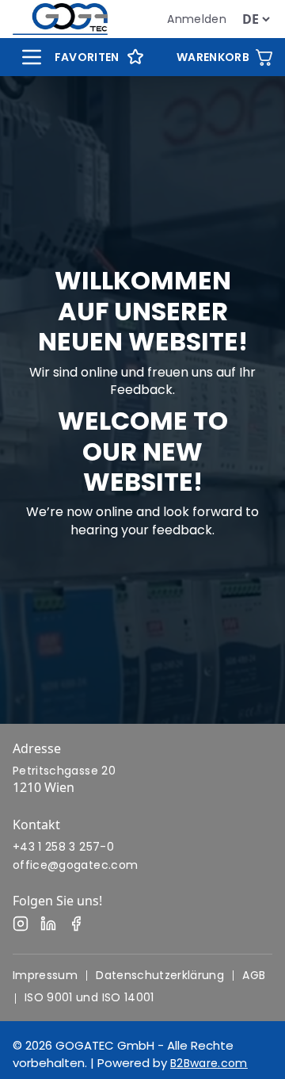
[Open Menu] (32, 57)
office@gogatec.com (75, 865)
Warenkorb (213, 57)
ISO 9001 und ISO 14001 (89, 997)
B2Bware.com (209, 1063)
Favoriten (87, 57)
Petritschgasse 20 (64, 771)
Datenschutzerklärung (160, 975)
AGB (253, 975)
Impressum (45, 975)
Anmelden (196, 19)
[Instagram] (20, 924)
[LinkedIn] (48, 924)
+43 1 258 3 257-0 (63, 847)
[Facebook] (76, 924)
